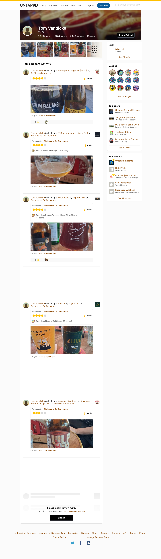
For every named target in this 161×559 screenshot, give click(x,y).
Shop (79, 5)
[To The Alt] (120, 88)
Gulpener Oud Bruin (67, 401)
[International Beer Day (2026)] (120, 73)
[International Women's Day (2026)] (136, 88)
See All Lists (124, 57)
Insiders (64, 5)
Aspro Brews (79, 197)
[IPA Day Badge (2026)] (112, 73)
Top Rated (53, 5)
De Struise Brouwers (41, 73)
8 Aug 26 (34, 116)
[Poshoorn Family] (128, 73)
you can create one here (74, 511)
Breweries (73, 533)
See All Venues (124, 198)
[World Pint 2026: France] (120, 80)
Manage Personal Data (98, 537)
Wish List (119, 49)
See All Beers (124, 147)
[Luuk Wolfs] (46, 259)
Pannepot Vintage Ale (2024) (72, 70)
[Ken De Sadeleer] (46, 122)
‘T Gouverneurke (66, 133)
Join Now (103, 5)
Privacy (143, 533)
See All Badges (124, 96)
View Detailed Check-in (47, 116)
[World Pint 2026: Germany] (128, 80)
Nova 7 (61, 303)
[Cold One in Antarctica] (128, 88)
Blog (44, 5)
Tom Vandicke (38, 70)
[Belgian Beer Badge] (112, 88)
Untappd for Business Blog (52, 533)
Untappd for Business (24, 533)
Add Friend (127, 35)
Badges (85, 533)
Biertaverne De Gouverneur (44, 135)
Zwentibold (63, 197)
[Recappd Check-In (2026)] (136, 73)
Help (72, 5)
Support (105, 533)
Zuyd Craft (83, 133)
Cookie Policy (59, 537)
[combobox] (127, 5)
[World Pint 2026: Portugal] (112, 80)
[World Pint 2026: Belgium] (136, 80)
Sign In (90, 5)
